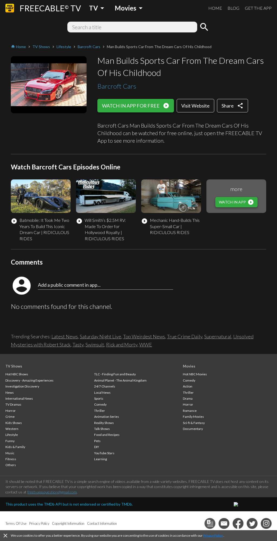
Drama (188, 398)
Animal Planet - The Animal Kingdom (120, 380)
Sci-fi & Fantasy (194, 423)
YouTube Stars (104, 453)
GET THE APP (258, 8)
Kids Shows (13, 423)
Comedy (100, 404)
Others (10, 465)
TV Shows (13, 366)
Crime (10, 417)
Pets (97, 441)
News (9, 392)
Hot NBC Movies (195, 374)
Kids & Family (15, 447)
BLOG (233, 8)
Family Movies (193, 417)
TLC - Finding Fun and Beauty (115, 374)
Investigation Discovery (22, 386)
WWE (145, 345)
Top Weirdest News (144, 336)
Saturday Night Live (100, 336)
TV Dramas (13, 404)
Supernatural (217, 336)
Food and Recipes (107, 435)
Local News (102, 392)
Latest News (64, 336)
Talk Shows (102, 429)
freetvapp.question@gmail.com (52, 492)
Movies (189, 366)
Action (187, 386)
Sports (98, 398)
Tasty (78, 345)
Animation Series (106, 417)
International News (19, 398)
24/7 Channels (104, 386)
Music (9, 453)
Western (11, 429)
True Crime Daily (184, 336)
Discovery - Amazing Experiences (29, 380)
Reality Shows (104, 423)
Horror (10, 411)
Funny (10, 441)
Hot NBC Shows (16, 374)
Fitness (10, 459)
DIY (96, 447)
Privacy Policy (213, 535)
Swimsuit (94, 345)
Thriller (99, 411)
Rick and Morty (121, 345)
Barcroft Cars (116, 86)
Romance (190, 411)
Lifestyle (11, 435)
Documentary (193, 429)
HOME (215, 8)
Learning (100, 459)
